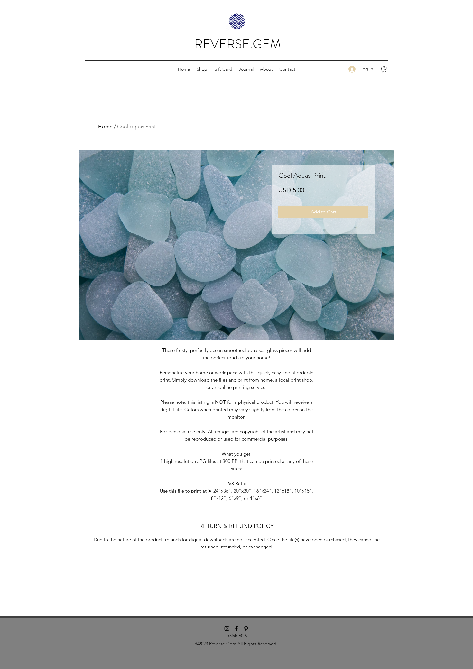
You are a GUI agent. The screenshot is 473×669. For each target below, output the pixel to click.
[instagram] (227, 628)
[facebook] (236, 628)
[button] (201, 69)
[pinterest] (246, 628)
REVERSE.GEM (237, 44)
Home (105, 126)
